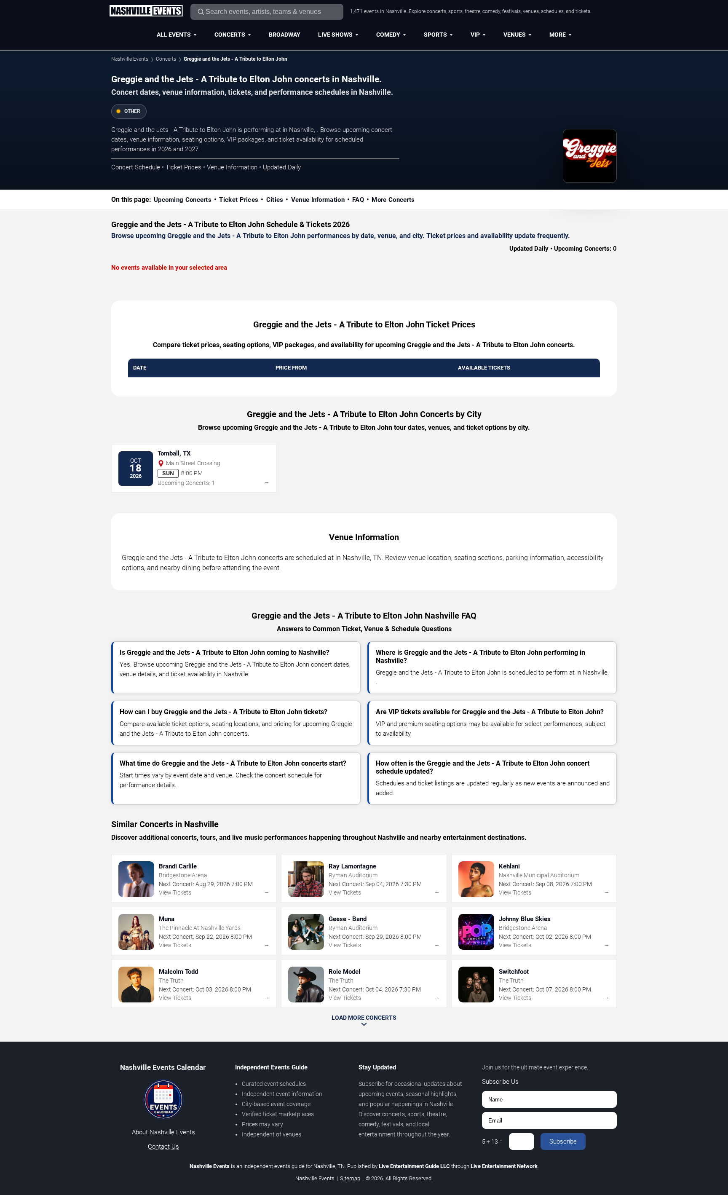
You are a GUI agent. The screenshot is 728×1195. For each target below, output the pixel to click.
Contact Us (163, 1146)
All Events (174, 34)
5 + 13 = (492, 1141)
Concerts (229, 34)
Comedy (388, 34)
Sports (435, 34)
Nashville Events (129, 59)
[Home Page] (146, 11)
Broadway (284, 34)
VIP (475, 34)
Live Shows (335, 34)
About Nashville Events (163, 1132)
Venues (514, 34)
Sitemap (350, 1178)
